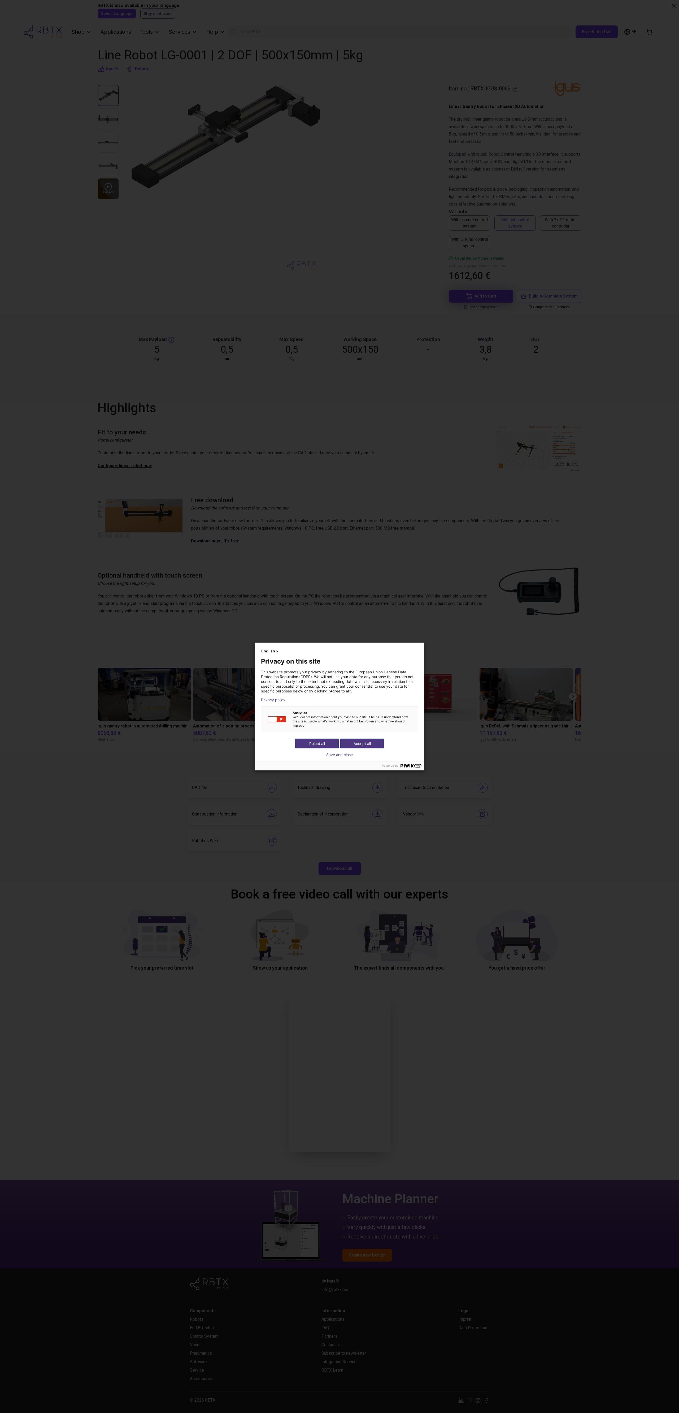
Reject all (317, 743)
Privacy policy (273, 700)
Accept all (362, 743)
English (268, 651)
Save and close (339, 755)
